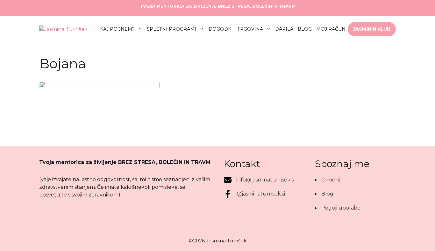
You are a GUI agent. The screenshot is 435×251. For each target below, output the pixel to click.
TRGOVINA (250, 29)
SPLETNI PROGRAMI (171, 29)
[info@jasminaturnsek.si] (259, 180)
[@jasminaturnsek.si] (254, 194)
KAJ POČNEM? (117, 29)
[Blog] (324, 194)
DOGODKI (221, 29)
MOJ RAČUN (331, 29)
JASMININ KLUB (371, 29)
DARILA (284, 29)
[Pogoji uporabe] (337, 208)
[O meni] (327, 180)
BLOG (305, 29)
